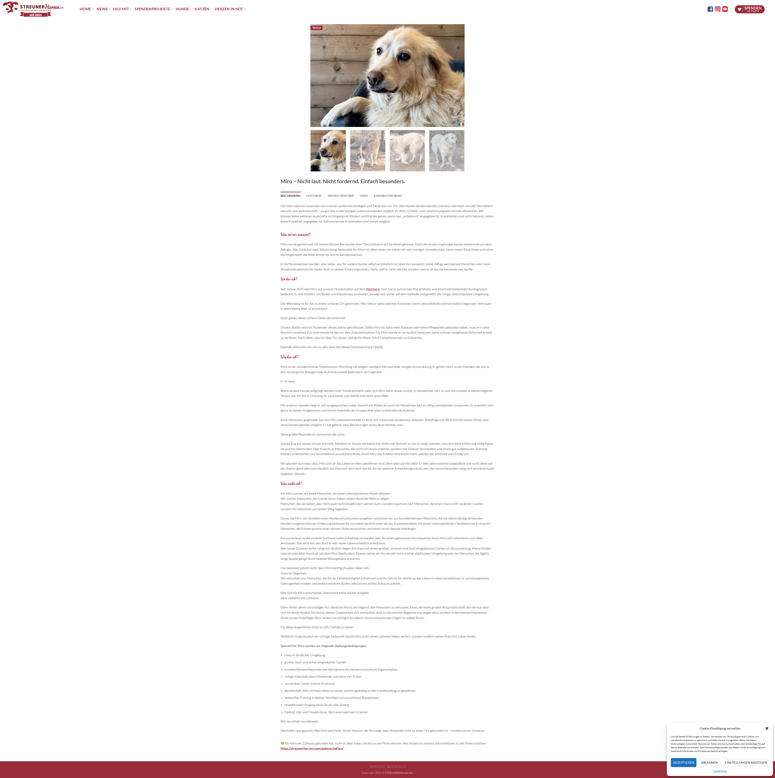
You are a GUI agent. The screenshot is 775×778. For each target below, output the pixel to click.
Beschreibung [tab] (291, 195)
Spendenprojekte (152, 9)
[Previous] (318, 75)
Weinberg (373, 289)
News (102, 9)
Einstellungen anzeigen (746, 762)
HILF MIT (121, 9)
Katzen (202, 9)
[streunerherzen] (38, 9)
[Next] (456, 75)
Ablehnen (709, 762)
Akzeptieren (683, 762)
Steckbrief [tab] (314, 195)
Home (85, 9)
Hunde (182, 9)
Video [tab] (364, 195)
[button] (767, 728)
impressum (377, 766)
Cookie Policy (720, 771)
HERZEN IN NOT (229, 9)
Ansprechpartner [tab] (341, 195)
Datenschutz (396, 766)
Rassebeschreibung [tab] (388, 195)
